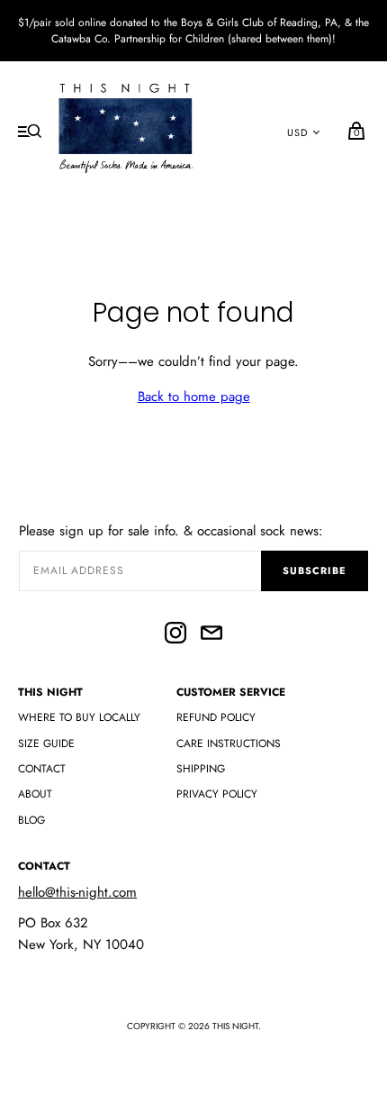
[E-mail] (211, 636)
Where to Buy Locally (79, 717)
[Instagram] (175, 636)
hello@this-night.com (77, 892)
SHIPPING (200, 769)
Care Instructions (228, 743)
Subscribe (314, 570)
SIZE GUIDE (46, 743)
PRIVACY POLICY (216, 794)
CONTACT (42, 769)
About (35, 794)
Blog (31, 820)
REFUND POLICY (216, 717)
